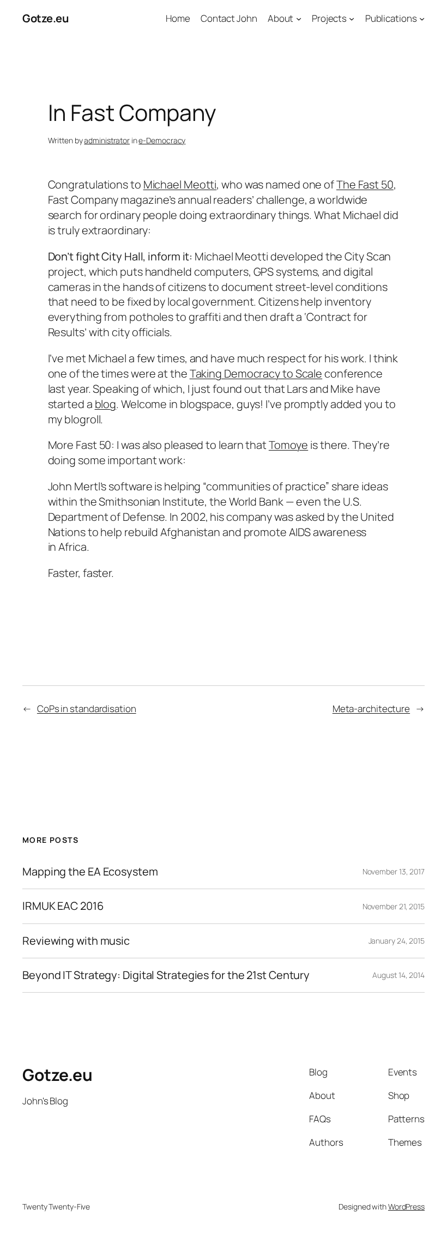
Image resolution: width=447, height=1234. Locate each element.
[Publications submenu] (422, 18)
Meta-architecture (371, 708)
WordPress (406, 1206)
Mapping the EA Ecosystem (90, 872)
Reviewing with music (76, 941)
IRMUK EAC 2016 (63, 906)
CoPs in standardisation (86, 708)
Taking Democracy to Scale (256, 373)
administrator (107, 140)
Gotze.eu (45, 18)
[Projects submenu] (351, 18)
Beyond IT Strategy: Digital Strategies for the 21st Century (166, 975)
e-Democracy (161, 140)
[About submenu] (298, 18)
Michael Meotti (180, 184)
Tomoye (288, 444)
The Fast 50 (365, 184)
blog (106, 404)
